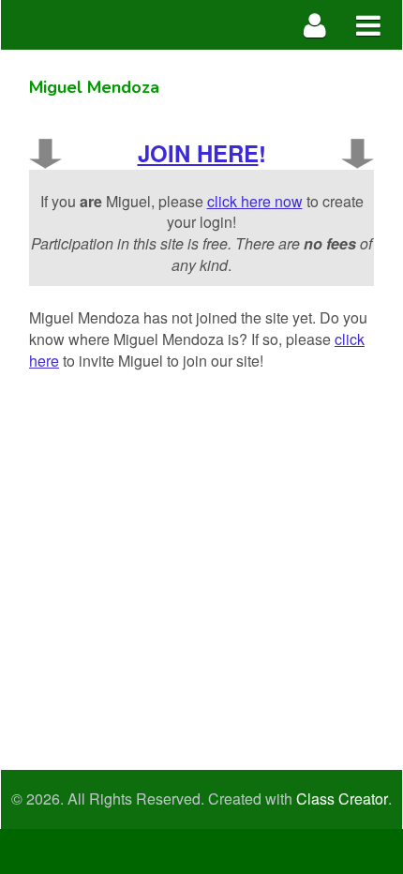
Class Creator (342, 799)
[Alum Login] (315, 25)
